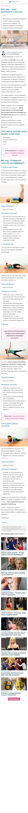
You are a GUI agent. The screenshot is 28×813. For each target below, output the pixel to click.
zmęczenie (4, 458)
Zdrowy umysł (5, 671)
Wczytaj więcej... (14, 699)
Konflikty (3, 571)
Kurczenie (4, 362)
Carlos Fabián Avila (14, 54)
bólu (14, 280)
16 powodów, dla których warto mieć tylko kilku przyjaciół (12, 674)
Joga (4, 144)
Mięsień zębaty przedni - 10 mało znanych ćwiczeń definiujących (12, 553)
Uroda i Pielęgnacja (6, 591)
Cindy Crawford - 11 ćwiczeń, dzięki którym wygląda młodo (13, 614)
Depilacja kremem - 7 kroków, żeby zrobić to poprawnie (13, 594)
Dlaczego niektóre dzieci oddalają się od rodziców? (13, 574)
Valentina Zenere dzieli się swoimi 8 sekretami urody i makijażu (13, 654)
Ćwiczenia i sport (5, 551)
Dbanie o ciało (5, 691)
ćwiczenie (16, 233)
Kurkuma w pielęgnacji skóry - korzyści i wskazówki (11, 694)
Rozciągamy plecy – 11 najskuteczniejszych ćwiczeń (14, 153)
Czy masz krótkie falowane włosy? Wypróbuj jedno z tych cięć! (13, 634)
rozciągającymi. (14, 108)
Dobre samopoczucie (6, 5)
